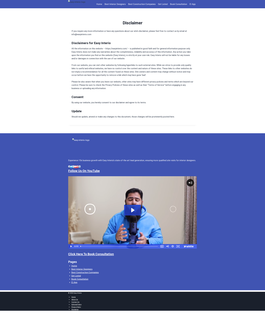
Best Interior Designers (115, 4)
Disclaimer (75, 309)
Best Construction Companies (142, 4)
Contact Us (75, 302)
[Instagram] (73, 167)
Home (99, 4)
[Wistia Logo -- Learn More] (189, 246)
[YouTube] (75, 167)
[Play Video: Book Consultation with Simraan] (132, 210)
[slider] (119, 246)
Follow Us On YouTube (84, 171)
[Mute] (167, 246)
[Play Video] (71, 246)
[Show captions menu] (162, 246)
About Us (75, 299)
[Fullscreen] (178, 246)
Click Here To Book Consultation (91, 254)
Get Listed (163, 4)
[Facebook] (69, 167)
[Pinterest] (77, 167)
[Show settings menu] (172, 246)
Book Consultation (178, 4)
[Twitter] (71, 167)
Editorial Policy (76, 304)
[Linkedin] (80, 167)
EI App (193, 4)
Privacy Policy (76, 307)
